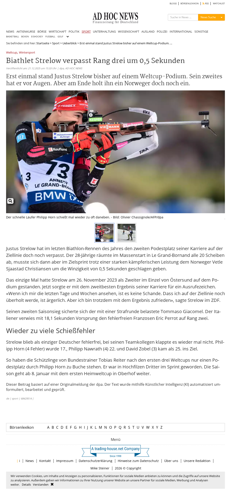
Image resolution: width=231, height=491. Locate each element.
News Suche (208, 17)
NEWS (10, 31)
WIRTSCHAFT (57, 31)
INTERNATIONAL (181, 31)
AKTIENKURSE (25, 31)
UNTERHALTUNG (104, 31)
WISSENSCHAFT (128, 31)
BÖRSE (41, 31)
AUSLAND (148, 31)
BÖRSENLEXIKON (189, 3)
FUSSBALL (50, 36)
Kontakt (45, 461)
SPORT (86, 31)
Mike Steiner (99, 468)
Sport (56, 43)
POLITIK (74, 31)
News (29, 461)
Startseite (42, 43)
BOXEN (25, 36)
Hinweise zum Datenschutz (138, 461)
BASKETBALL (12, 36)
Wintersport (27, 52)
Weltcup (11, 52)
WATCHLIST (219, 3)
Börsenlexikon (22, 427)
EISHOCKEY (37, 36)
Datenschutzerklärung (95, 461)
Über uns (171, 461)
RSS (206, 3)
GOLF (60, 36)
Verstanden (41, 484)
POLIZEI (162, 31)
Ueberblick (69, 43)
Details (26, 484)
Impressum (64, 461)
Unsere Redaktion (197, 461)
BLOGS (173, 3)
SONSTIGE (201, 31)
